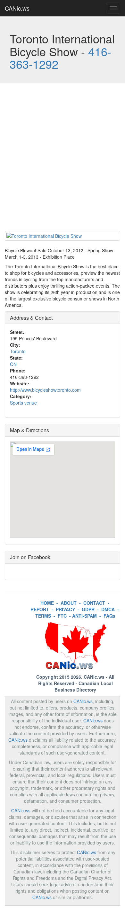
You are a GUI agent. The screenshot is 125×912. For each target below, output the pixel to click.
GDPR (88, 609)
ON (13, 364)
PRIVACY (65, 609)
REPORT (39, 609)
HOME (47, 603)
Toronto (18, 351)
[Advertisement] (62, 158)
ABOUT (69, 603)
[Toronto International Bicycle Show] (62, 236)
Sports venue (23, 402)
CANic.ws (17, 8)
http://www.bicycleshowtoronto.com (45, 390)
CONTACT (94, 603)
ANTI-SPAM (84, 615)
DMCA (108, 609)
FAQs (109, 615)
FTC (62, 615)
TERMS (43, 615)
